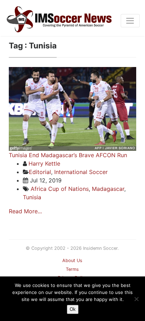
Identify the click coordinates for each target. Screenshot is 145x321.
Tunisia (32, 197)
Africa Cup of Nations (60, 188)
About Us (72, 260)
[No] (136, 298)
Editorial (40, 171)
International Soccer (81, 171)
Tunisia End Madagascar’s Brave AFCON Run (68, 155)
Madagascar (108, 188)
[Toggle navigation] (130, 20)
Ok (73, 309)
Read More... (25, 211)
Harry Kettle (44, 163)
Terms (72, 269)
